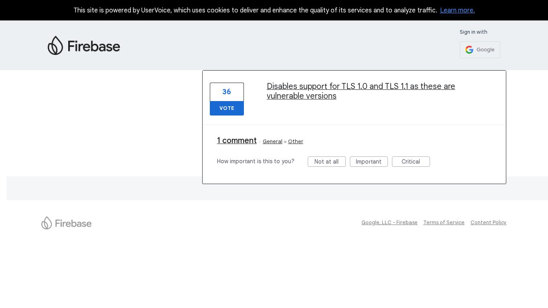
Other (295, 141)
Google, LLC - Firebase (389, 222)
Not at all (330, 162)
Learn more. (457, 10)
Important (372, 162)
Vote (226, 108)
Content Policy (489, 222)
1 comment (237, 141)
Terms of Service (444, 222)
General (272, 141)
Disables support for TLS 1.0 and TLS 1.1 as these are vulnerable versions (361, 91)
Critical (416, 162)
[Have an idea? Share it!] (84, 45)
